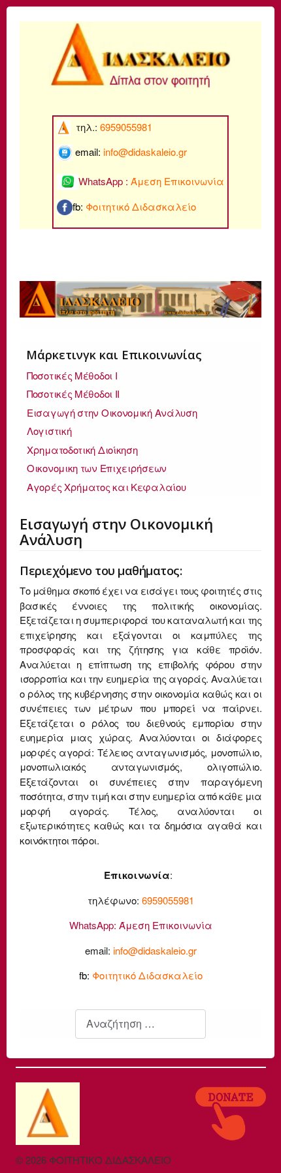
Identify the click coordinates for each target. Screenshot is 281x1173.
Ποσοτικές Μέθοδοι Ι (72, 375)
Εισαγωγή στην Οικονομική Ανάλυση (112, 412)
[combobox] (140, 1024)
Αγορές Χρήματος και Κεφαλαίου (106, 487)
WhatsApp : (151, 181)
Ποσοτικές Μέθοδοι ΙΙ (73, 393)
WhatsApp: (92, 925)
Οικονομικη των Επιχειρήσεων (97, 468)
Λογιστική (49, 431)
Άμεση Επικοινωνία (165, 925)
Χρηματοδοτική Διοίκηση (82, 449)
